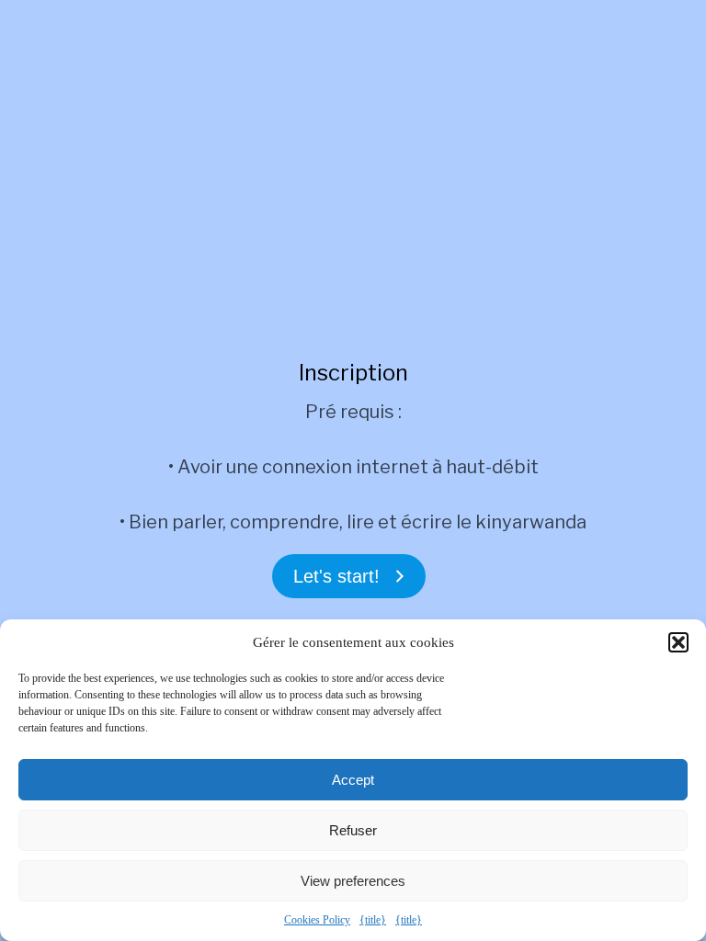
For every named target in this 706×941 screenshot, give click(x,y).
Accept (353, 780)
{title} (372, 919)
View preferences (353, 881)
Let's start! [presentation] (336, 576)
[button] (678, 642)
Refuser (353, 830)
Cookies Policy (317, 919)
